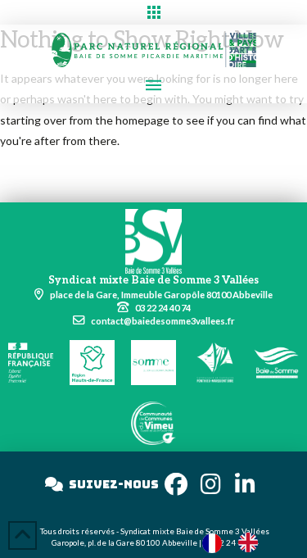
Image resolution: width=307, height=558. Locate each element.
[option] (252, 542)
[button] (153, 12)
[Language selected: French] (238, 542)
